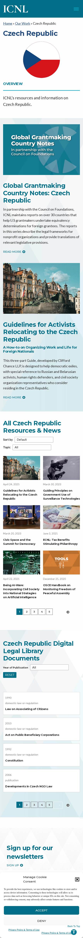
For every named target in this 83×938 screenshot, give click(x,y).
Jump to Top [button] (74, 930)
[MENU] (76, 9)
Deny (41, 921)
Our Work (22, 23)
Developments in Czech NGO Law (28, 786)
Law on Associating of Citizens (26, 709)
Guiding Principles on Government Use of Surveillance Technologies (61, 494)
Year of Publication (15, 668)
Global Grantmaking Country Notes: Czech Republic (36, 193)
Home (7, 23)
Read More (12, 397)
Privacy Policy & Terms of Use (24, 929)
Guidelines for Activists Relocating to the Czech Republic (40, 332)
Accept (42, 910)
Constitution (14, 760)
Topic (7, 447)
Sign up (13, 865)
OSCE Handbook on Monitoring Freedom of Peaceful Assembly (59, 589)
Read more (12, 251)
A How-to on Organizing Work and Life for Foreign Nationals (40, 349)
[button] (77, 879)
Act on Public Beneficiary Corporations (32, 735)
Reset (9, 675)
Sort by (8, 439)
